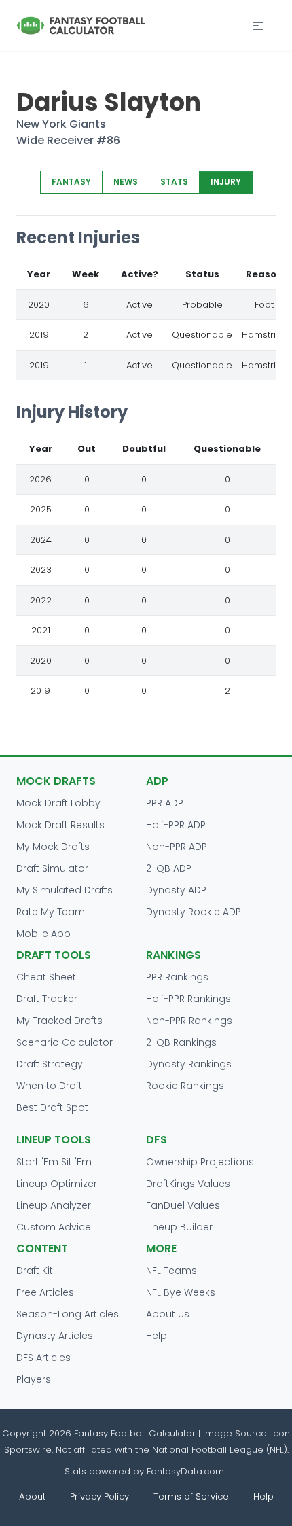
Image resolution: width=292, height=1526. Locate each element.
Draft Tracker (46, 999)
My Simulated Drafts (64, 890)
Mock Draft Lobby (58, 803)
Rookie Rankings (185, 1086)
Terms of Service (191, 1496)
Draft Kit (34, 1270)
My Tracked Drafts (59, 1020)
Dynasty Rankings (189, 1064)
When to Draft (49, 1086)
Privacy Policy (99, 1496)
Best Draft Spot (52, 1107)
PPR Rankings (177, 977)
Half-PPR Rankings (188, 999)
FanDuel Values (183, 1205)
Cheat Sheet (46, 977)
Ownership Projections (200, 1162)
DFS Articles (43, 1357)
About (32, 1496)
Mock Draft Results (60, 825)
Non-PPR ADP (176, 846)
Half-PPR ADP (176, 825)
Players (33, 1379)
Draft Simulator (52, 868)
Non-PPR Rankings (189, 1020)
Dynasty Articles (54, 1336)
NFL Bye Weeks (180, 1292)
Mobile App (43, 933)
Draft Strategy (49, 1064)
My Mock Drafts (53, 846)
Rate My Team (50, 912)
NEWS (125, 182)
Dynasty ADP (176, 890)
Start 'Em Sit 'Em (54, 1162)
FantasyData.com (187, 1471)
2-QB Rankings (181, 1042)
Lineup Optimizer (56, 1183)
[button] (258, 26)
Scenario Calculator (64, 1042)
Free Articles (45, 1292)
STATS (174, 182)
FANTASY (71, 182)
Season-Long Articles (67, 1314)
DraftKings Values (188, 1183)
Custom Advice (53, 1227)
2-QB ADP (168, 868)
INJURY (226, 182)
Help (156, 1336)
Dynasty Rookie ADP (193, 912)
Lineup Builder (179, 1227)
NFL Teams (171, 1270)
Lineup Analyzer (53, 1205)
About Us (167, 1314)
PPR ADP (164, 803)
